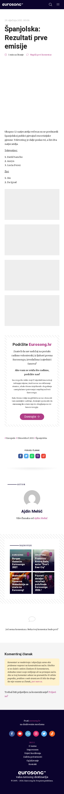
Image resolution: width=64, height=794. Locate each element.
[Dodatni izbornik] (58, 5)
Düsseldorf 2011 (26, 438)
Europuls (10, 438)
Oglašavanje (33, 760)
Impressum (32, 749)
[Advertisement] (32, 93)
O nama (32, 746)
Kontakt (33, 764)
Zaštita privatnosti (32, 757)
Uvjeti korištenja (32, 753)
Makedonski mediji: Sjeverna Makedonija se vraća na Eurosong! (20, 582)
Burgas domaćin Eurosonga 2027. (18, 563)
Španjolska (41, 438)
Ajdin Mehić (41, 518)
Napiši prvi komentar (41, 54)
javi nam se (37, 681)
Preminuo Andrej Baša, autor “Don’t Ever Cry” (42, 563)
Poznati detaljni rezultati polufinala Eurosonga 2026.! (41, 582)
